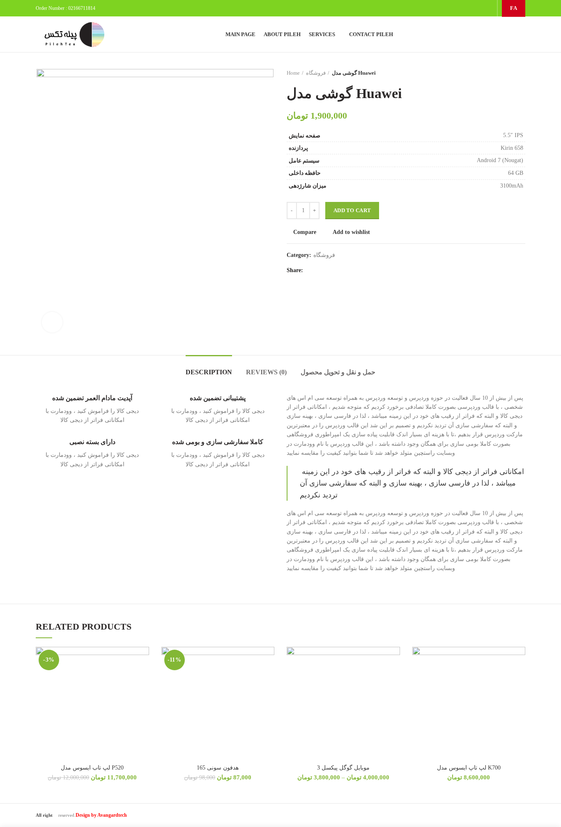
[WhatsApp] (477, 8)
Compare (304, 232)
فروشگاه (316, 73)
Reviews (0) (266, 372)
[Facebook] (312, 270)
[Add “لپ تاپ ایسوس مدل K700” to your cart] (519, 678)
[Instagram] (467, 8)
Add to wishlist (351, 232)
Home (293, 73)
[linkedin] (322, 270)
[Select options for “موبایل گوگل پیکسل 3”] (394, 678)
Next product (521, 73)
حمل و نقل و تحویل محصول (338, 372)
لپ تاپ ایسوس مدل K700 (469, 768)
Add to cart (352, 210)
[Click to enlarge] (52, 322)
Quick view (143, 697)
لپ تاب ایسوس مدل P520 (92, 768)
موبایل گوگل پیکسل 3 (343, 768)
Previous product (505, 73)
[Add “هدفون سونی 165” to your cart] (268, 678)
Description (209, 372)
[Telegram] (488, 8)
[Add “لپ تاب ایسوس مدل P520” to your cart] (143, 678)
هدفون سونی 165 (218, 768)
